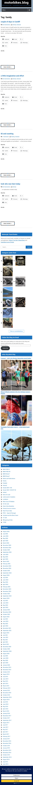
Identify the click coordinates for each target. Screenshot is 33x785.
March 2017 (6, 734)
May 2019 (5, 681)
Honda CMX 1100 (7, 488)
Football (5, 483)
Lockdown (5, 499)
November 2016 (7, 743)
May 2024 (5, 582)
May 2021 (5, 640)
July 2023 (5, 600)
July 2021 (5, 635)
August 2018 (6, 700)
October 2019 (6, 672)
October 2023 (6, 594)
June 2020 (5, 658)
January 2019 (6, 690)
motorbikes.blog (16, 2)
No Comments (6, 25)
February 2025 (6, 564)
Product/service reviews (9, 508)
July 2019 (5, 676)
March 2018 (6, 711)
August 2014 (6, 759)
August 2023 (6, 598)
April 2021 (5, 642)
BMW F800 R (6, 469)
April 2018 (5, 709)
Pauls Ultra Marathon (8, 506)
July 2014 (5, 762)
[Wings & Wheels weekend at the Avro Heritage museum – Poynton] (16, 410)
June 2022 (5, 621)
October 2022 (6, 614)
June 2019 (5, 679)
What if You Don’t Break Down (17, 240)
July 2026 (5, 534)
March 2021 (6, 644)
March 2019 (6, 686)
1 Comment (5, 137)
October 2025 (6, 550)
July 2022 (5, 619)
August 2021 (6, 633)
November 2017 (7, 716)
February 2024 (6, 587)
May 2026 (5, 538)
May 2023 (5, 605)
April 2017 (5, 732)
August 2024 (6, 575)
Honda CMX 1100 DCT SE (9, 490)
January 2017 (6, 739)
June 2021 (5, 637)
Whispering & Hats (8, 520)
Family (14, 25)
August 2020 (6, 653)
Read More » (8, 67)
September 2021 (7, 630)
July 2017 (5, 725)
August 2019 (6, 674)
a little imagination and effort (12, 76)
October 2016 (6, 746)
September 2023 (7, 596)
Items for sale (6, 495)
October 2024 (6, 571)
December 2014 (7, 750)
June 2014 (5, 764)
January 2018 (6, 713)
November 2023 (7, 591)
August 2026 (6, 531)
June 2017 (5, 727)
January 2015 (6, 748)
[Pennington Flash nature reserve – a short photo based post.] (16, 445)
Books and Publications (9, 478)
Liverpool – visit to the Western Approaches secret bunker (16, 358)
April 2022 (5, 626)
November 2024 (7, 568)
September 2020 (7, 651)
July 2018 (5, 702)
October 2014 (6, 755)
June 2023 (5, 603)
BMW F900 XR (6, 472)
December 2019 (7, 667)
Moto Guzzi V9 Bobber (8, 501)
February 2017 (6, 736)
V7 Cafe (5, 518)
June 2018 (5, 704)
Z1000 (4, 522)
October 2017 (6, 718)
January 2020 (6, 665)
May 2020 (5, 660)
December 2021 (7, 628)
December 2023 (7, 589)
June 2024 (5, 580)
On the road (6, 504)
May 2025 (5, 557)
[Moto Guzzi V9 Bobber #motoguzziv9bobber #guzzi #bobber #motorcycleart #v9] (8, 261)
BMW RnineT (6, 474)
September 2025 (7, 552)
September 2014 (7, 757)
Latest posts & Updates (9, 497)
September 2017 (7, 720)
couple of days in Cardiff (10, 21)
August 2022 (6, 617)
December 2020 (7, 647)
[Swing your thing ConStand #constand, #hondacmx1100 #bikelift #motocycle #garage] (8, 323)
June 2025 (5, 554)
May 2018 (5, 706)
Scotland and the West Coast (10, 515)
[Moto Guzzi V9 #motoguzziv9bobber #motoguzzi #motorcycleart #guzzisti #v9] (20, 261)
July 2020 (5, 656)
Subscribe (5, 348)
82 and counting (7, 133)
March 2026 (6, 543)
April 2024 (5, 584)
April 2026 (5, 541)
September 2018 (7, 697)
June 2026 (5, 536)
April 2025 (5, 559)
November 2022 (7, 612)
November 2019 (7, 670)
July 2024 (5, 577)
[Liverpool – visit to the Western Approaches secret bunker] (16, 375)
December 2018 (7, 693)
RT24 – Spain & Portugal (9, 513)
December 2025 (7, 545)
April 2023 (5, 607)
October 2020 (6, 649)
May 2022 (5, 624)
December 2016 (7, 741)
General (19, 25)
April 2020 (5, 663)
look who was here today (10, 184)
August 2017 (6, 723)
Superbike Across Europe (7, 242)
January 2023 (6, 610)
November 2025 (7, 548)
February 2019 (6, 688)
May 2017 (5, 729)
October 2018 (6, 695)
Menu (3, 10)
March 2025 (6, 561)
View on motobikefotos (16, 331)
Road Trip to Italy (7, 511)
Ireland (4, 492)
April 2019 (5, 683)
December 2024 (7, 566)
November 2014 (7, 752)
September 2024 (7, 573)
